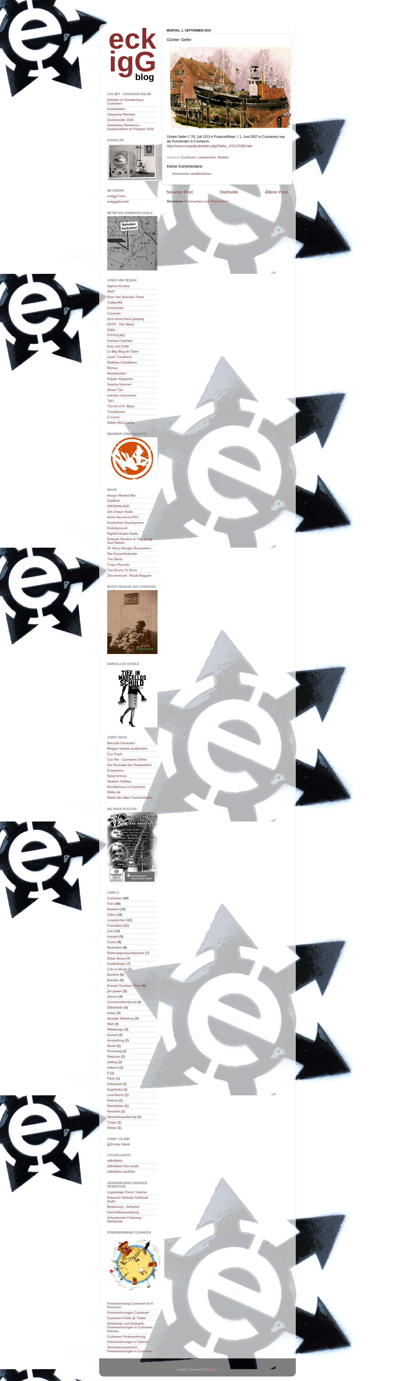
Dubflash (113, 500)
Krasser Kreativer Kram (124, 985)
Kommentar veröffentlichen (192, 173)
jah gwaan (114, 991)
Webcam (113, 1056)
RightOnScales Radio (122, 533)
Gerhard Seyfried (119, 341)
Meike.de (113, 792)
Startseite (229, 192)
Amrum (112, 996)
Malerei (223, 157)
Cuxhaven (188, 157)
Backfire (113, 974)
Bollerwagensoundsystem (125, 953)
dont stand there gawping (125, 319)
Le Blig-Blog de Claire (123, 351)
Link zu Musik (117, 969)
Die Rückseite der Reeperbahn (129, 765)
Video (111, 914)
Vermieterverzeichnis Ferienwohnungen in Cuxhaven (129, 1349)
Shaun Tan (115, 390)
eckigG (132, 50)
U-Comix (113, 417)
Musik (111, 1046)
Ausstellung (115, 1040)
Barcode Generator (121, 743)
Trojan (111, 1122)
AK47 (111, 291)
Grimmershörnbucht (121, 1002)
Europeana (115, 770)
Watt (110, 1024)
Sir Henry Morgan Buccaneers (129, 548)
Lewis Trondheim (119, 357)
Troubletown (116, 411)
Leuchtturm (115, 1095)
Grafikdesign (116, 963)
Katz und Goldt (118, 346)
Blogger (211, 1369)
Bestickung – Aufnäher (123, 1206)
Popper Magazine (120, 379)
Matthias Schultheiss (122, 362)
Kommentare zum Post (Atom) (206, 201)
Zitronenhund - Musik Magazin (129, 575)
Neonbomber (116, 373)
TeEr (110, 401)
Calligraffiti (114, 302)
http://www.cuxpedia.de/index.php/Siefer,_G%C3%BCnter (209, 146)
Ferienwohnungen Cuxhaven (128, 1312)
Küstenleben (116, 109)
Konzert (112, 936)
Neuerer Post (180, 192)
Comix (111, 942)
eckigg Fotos (116, 196)
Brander (113, 980)
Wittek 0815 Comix (120, 422)
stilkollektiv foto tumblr (123, 1166)
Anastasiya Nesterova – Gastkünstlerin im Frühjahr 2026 (130, 127)
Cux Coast (114, 754)
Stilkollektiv (115, 1007)
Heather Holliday (119, 781)
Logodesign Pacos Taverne (127, 1192)
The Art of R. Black (120, 406)
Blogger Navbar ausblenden (127, 748)
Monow (112, 368)
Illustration (114, 947)
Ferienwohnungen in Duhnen (128, 1342)
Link (110, 931)
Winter (112, 1128)
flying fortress (117, 776)
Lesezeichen (207, 157)
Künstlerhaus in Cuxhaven (126, 787)
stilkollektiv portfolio (121, 1171)
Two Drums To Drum (122, 570)
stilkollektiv (115, 1160)
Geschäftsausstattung (123, 1212)
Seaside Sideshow (120, 1018)
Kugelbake (115, 1089)
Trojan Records (118, 564)
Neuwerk (113, 1111)
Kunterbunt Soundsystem (125, 522)
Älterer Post (276, 192)
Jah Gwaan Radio (120, 511)
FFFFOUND (116, 335)
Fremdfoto (114, 925)
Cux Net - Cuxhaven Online (127, 759)
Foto (110, 903)
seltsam (112, 1067)
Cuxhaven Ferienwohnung (126, 1336)
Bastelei (113, 909)
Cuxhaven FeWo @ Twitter (126, 1318)
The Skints (115, 559)
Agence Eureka (118, 286)
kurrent (112, 1035)
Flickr (111, 1078)
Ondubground (117, 528)
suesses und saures (121, 395)
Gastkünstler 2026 (120, 120)
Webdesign (115, 1029)
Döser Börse (116, 958)
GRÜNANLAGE (118, 506)
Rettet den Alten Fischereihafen (130, 797)
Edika (111, 330)
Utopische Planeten (121, 114)
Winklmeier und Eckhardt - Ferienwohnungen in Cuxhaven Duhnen (129, 1327)
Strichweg (114, 1051)
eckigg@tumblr (118, 201)
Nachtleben (115, 1106)
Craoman (114, 313)
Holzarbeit (114, 1084)
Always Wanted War (121, 495)
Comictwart (115, 308)
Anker (111, 1013)
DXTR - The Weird (120, 324)
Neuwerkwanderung (121, 1117)
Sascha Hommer (119, 384)
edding (112, 1062)
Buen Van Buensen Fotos (125, 297)
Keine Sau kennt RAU (123, 517)
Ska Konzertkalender (122, 553)
